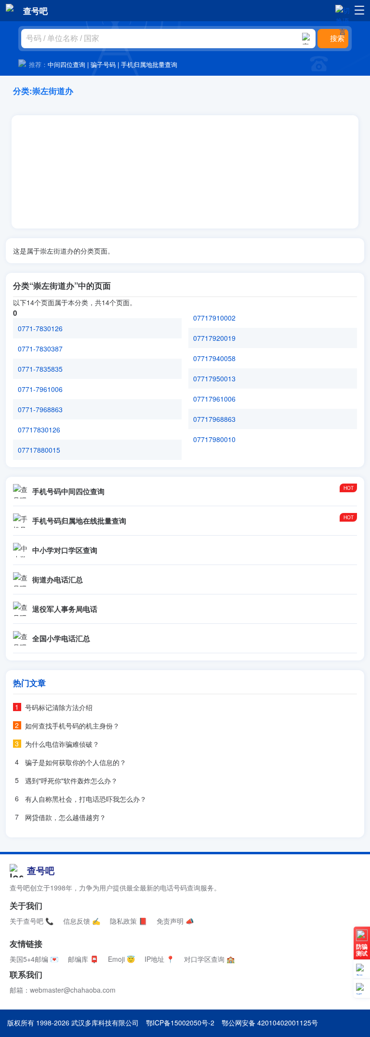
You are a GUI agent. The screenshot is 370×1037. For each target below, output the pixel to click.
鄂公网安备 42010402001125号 (270, 1022)
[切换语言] (342, 10)
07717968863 (214, 419)
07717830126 (39, 429)
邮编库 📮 (83, 959)
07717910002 (214, 318)
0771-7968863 (40, 409)
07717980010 (214, 439)
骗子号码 (103, 64)
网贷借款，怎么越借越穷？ (65, 817)
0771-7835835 (40, 369)
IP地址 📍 (159, 959)
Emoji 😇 (121, 959)
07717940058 (214, 358)
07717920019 (214, 338)
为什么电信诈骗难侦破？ (62, 744)
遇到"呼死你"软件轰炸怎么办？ (71, 780)
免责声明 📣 (175, 921)
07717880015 (39, 450)
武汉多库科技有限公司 (105, 1022)
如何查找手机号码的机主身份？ (72, 725)
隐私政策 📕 (128, 921)
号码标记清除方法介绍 (58, 707)
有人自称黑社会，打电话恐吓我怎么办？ (85, 799)
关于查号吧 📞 (31, 921)
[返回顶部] (362, 988)
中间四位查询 (66, 64)
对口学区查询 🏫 (209, 959)
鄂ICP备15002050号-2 (180, 1022)
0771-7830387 (40, 348)
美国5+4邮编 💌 (34, 959)
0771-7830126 (40, 328)
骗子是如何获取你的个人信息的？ (75, 762)
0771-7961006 (40, 389)
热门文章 (29, 682)
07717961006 (214, 399)
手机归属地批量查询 (149, 64)
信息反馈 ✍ (81, 921)
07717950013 (214, 378)
